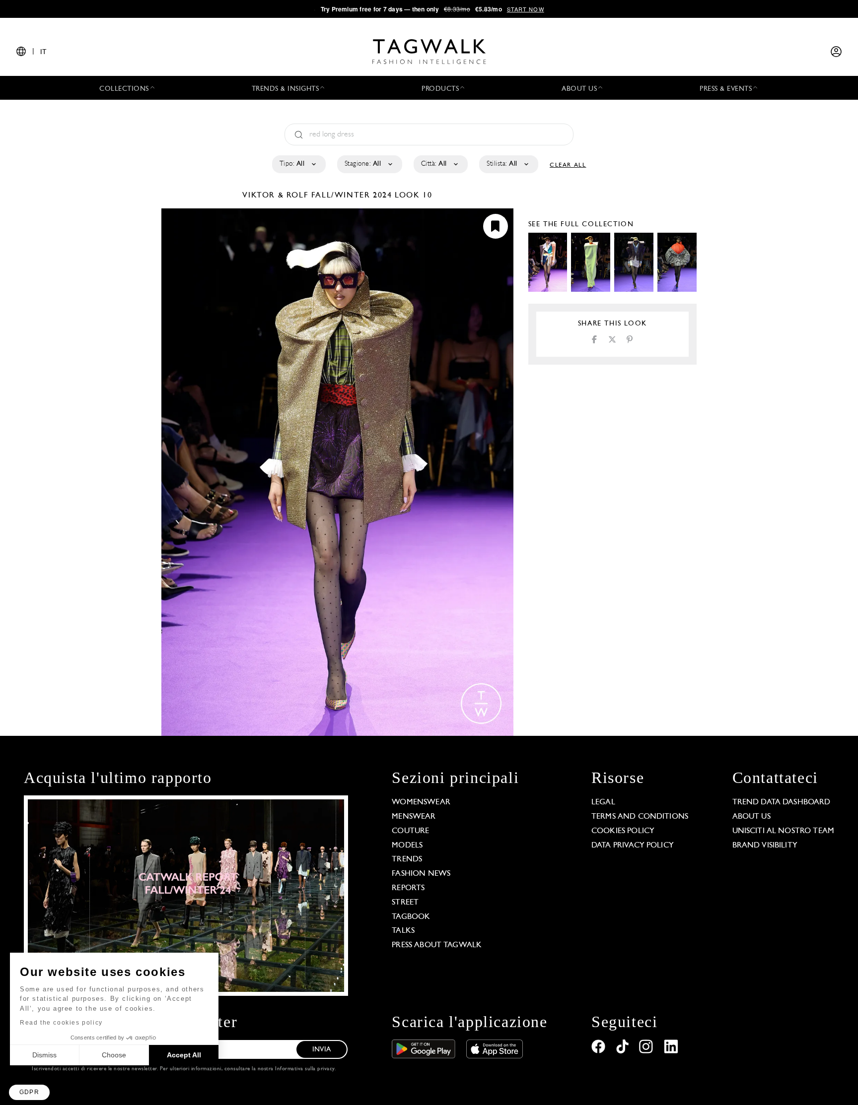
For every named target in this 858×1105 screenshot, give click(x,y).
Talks (403, 931)
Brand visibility (764, 845)
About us (751, 817)
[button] (29, 1092)
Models (407, 845)
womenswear (421, 802)
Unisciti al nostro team (783, 831)
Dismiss (44, 1055)
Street (405, 903)
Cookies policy (622, 831)
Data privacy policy (632, 845)
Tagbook (411, 917)
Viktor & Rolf (276, 195)
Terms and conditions (639, 817)
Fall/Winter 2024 (351, 195)
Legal (603, 802)
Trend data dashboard (781, 802)
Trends (407, 859)
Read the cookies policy (61, 1022)
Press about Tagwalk (437, 945)
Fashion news (421, 874)
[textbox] (298, 164)
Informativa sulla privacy (305, 1069)
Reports (408, 888)
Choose (114, 1055)
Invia (321, 1049)
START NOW (525, 9)
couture (410, 831)
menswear (413, 817)
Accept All (184, 1055)
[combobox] (298, 164)
